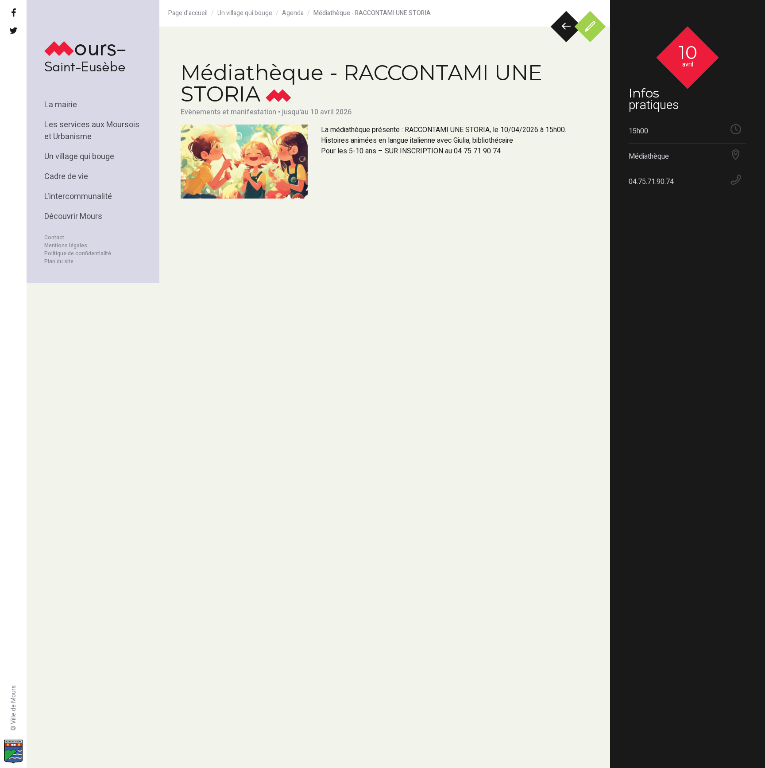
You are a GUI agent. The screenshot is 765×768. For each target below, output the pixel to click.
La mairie (60, 105)
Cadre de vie (66, 177)
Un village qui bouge (79, 157)
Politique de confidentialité (77, 253)
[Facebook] (13, 13)
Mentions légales (65, 246)
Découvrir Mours (73, 216)
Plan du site (58, 261)
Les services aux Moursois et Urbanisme (91, 131)
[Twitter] (13, 31)
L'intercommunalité (78, 197)
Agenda (293, 13)
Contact (54, 238)
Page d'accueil (188, 13)
